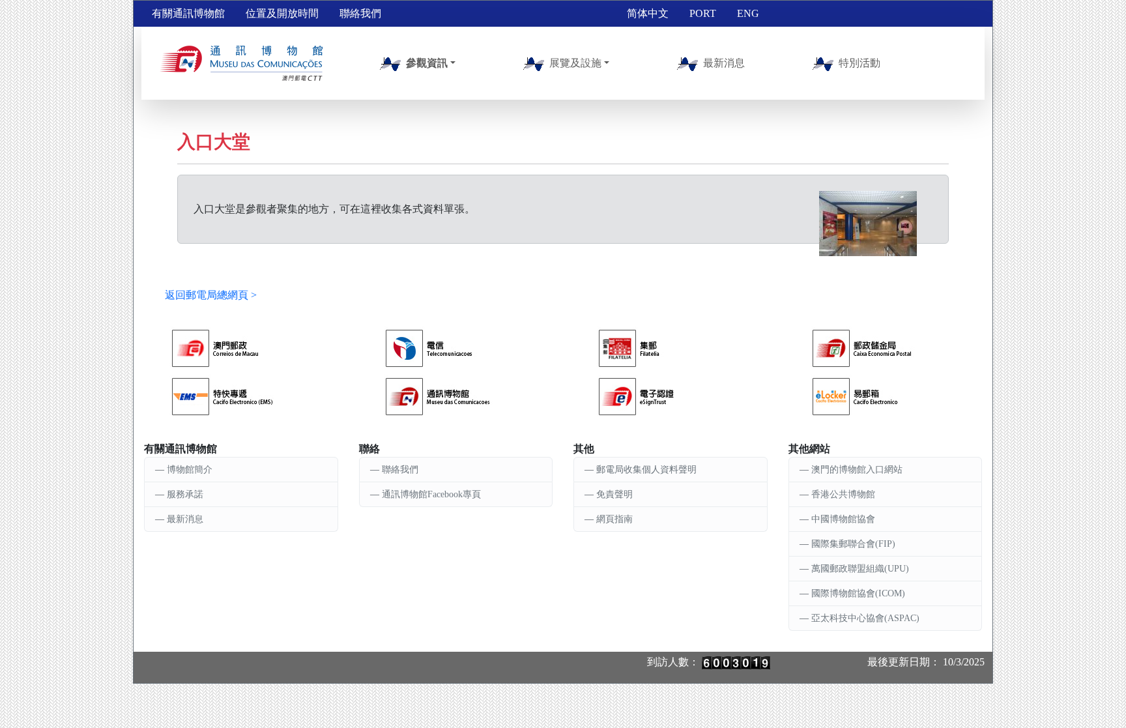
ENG (748, 13)
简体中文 (648, 13)
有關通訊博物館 (188, 13)
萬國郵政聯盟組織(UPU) (860, 569)
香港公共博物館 (843, 494)
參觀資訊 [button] (427, 62)
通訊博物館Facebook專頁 (431, 494)
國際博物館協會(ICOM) (858, 593)
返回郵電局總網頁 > (211, 294)
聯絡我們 (360, 13)
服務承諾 (185, 494)
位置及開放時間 (282, 13)
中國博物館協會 (843, 519)
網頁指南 (614, 519)
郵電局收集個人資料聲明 (646, 469)
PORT (702, 13)
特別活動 (859, 62)
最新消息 (724, 62)
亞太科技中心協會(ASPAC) (865, 618)
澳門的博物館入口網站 (856, 469)
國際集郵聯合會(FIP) (853, 544)
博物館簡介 (189, 469)
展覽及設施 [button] (575, 62)
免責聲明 (614, 494)
